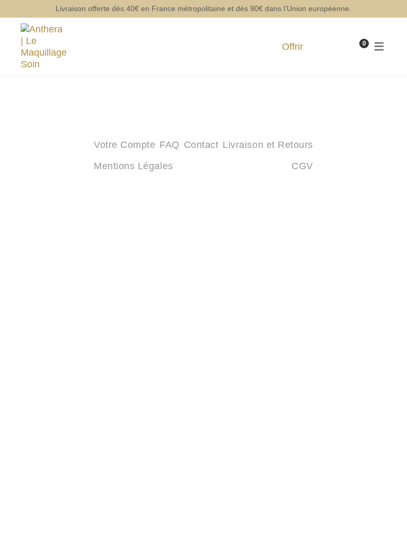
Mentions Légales (133, 166)
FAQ (170, 144)
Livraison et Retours (268, 144)
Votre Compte (124, 144)
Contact (201, 144)
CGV (302, 166)
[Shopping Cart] (353, 46)
